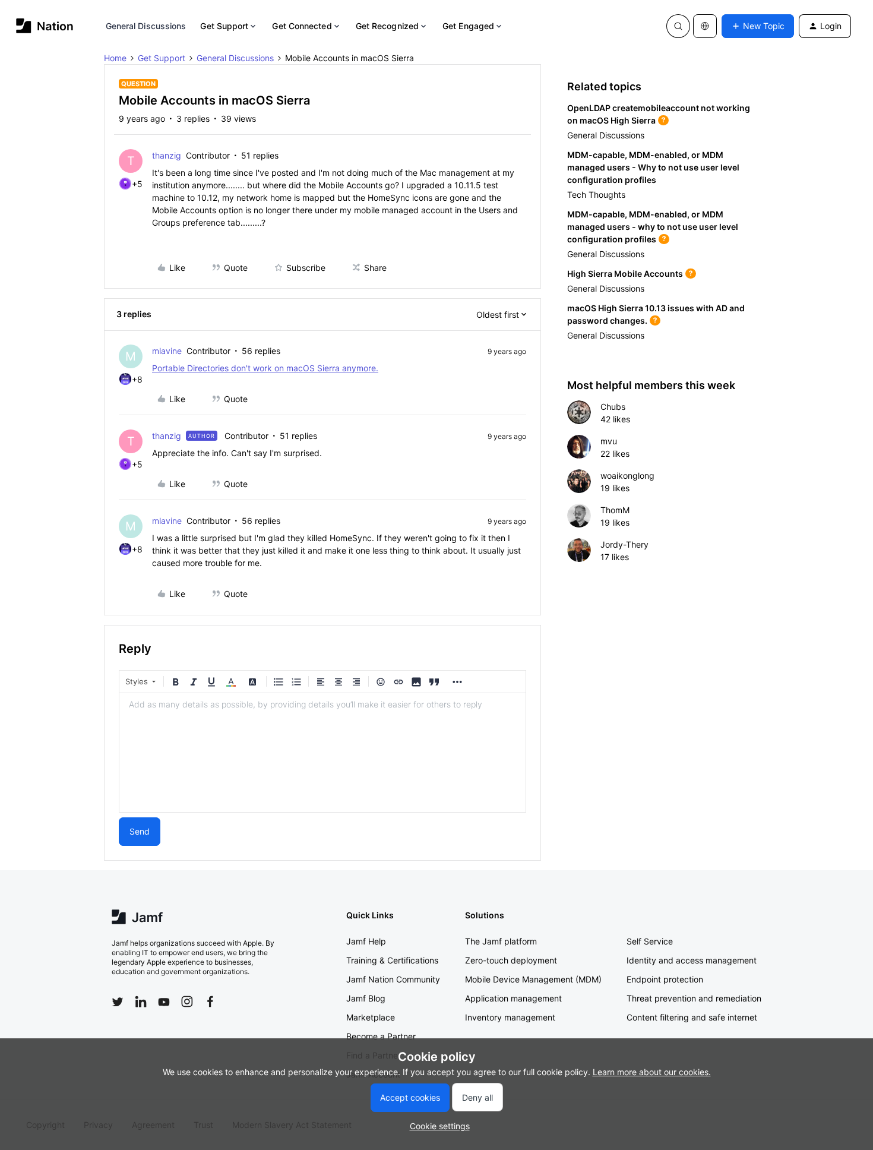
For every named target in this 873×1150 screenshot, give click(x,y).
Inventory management (510, 1017)
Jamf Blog (365, 998)
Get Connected (301, 26)
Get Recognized (387, 26)
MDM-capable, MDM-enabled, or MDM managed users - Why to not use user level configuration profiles (653, 167)
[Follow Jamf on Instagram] (187, 1001)
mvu (608, 441)
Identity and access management (692, 960)
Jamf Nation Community (393, 979)
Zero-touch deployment (511, 960)
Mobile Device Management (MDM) (533, 979)
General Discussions (146, 26)
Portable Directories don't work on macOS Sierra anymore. (265, 368)
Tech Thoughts (596, 194)
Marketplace (370, 1017)
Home (115, 58)
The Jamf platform (501, 941)
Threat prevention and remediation (694, 998)
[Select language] (705, 26)
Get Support (224, 26)
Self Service (650, 941)
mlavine (167, 351)
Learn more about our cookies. (652, 1072)
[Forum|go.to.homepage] (45, 25)
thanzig (166, 155)
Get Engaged (468, 26)
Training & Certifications (392, 960)
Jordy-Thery (624, 544)
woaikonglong (627, 475)
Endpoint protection (665, 979)
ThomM (615, 510)
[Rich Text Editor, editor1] (322, 752)
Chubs (612, 407)
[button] (758, 26)
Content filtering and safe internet (692, 1017)
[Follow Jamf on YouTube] (164, 1001)
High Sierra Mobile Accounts (625, 273)
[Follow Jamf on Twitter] (118, 1002)
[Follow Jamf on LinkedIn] (141, 1001)
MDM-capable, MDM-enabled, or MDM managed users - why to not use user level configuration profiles (652, 226)
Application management (513, 998)
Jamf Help (366, 941)
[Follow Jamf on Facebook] (210, 1001)
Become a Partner (381, 1036)
